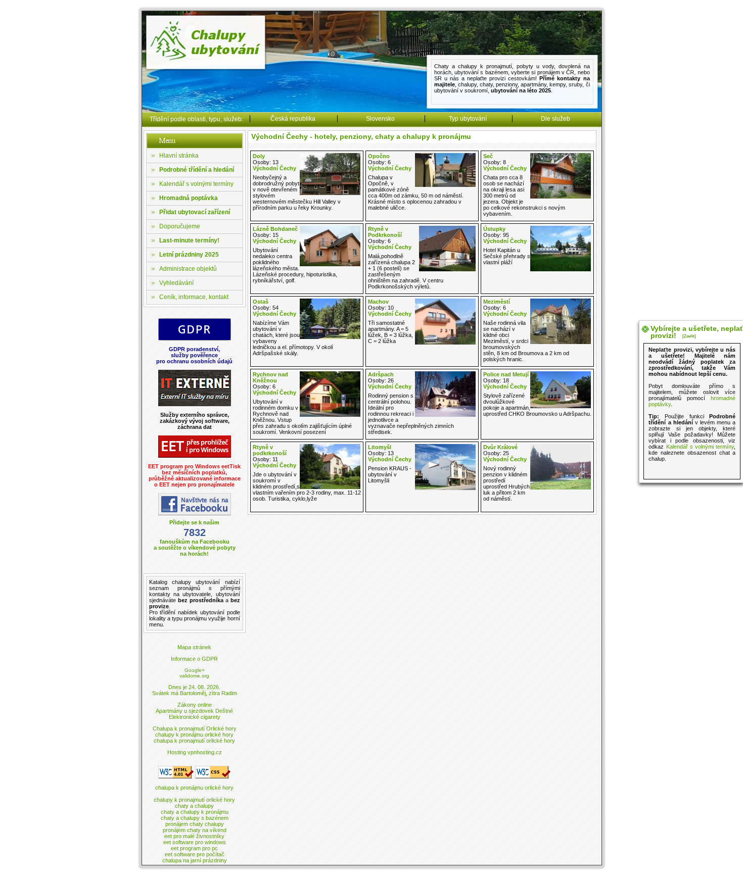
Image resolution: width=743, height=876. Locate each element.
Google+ (194, 670)
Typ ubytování (468, 118)
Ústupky (494, 229)
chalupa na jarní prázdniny (194, 860)
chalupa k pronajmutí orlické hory (194, 741)
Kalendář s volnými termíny (196, 183)
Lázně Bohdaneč (275, 229)
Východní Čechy (274, 168)
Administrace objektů (188, 268)
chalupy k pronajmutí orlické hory (194, 800)
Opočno (379, 156)
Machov (378, 302)
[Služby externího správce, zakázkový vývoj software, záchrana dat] (194, 404)
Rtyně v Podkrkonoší (385, 232)
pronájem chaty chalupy (194, 824)
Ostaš (260, 302)
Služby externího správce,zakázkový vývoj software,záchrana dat (194, 421)
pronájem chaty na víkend (194, 830)
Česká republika (292, 118)
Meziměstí (496, 302)
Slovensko (380, 118)
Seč (488, 156)
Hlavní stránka (179, 155)
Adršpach (381, 374)
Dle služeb (555, 118)
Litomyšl (379, 447)
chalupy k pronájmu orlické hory (194, 735)
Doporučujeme (179, 226)
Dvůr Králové (500, 447)
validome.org (194, 675)
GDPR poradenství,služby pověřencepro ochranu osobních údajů (194, 355)
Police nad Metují (506, 374)
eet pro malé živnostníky (194, 836)
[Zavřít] (689, 336)
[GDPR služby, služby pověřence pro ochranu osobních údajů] (194, 339)
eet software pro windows (194, 842)
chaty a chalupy (194, 806)
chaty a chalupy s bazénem (194, 818)
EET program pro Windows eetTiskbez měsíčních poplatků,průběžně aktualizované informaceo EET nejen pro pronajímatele (194, 475)
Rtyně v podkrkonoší (270, 450)
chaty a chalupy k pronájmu (194, 812)
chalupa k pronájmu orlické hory (194, 788)
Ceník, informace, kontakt (193, 297)
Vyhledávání (176, 282)
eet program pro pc (194, 848)
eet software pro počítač (194, 854)
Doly (259, 156)
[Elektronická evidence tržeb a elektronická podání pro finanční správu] (194, 456)
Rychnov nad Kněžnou (270, 377)
